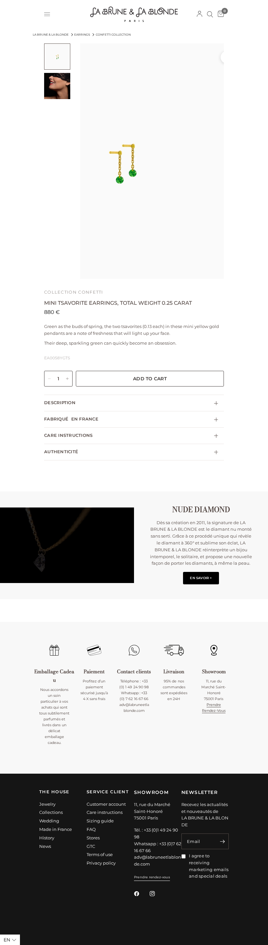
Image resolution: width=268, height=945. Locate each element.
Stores (93, 837)
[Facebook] (141, 893)
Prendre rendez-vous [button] (152, 877)
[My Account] (199, 14)
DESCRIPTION (59, 402)
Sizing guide (100, 820)
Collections (51, 812)
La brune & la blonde (51, 34)
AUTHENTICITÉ (61, 451)
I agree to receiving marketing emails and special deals (208, 866)
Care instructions (105, 812)
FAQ (91, 829)
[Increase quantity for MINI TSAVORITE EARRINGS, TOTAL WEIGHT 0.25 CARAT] (67, 378)
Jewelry (47, 804)
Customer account (106, 804)
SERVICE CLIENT (108, 792)
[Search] (210, 14)
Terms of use (100, 854)
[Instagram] (157, 893)
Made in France (55, 829)
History (46, 837)
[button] (201, 578)
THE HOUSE (54, 792)
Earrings (82, 34)
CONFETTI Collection (113, 34)
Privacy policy (101, 863)
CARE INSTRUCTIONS (68, 435)
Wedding (49, 820)
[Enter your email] (222, 841)
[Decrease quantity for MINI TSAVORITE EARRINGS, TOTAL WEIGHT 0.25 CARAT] (49, 378)
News (45, 846)
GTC (91, 846)
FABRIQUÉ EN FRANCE (71, 419)
